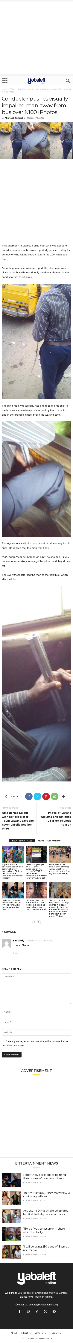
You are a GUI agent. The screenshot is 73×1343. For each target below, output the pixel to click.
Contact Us (57, 1332)
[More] (63, 796)
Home (4, 89)
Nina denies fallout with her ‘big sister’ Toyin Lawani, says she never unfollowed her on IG (18, 820)
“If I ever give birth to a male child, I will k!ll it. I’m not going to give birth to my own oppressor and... (36, 905)
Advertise (26, 1332)
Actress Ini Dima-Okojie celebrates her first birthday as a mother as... (45, 1212)
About (14, 1332)
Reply (15, 953)
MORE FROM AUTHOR (49, 840)
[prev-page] (34, 922)
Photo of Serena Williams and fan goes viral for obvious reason (55, 818)
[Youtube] (54, 1311)
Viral (12, 89)
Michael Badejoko (15, 117)
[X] (37, 796)
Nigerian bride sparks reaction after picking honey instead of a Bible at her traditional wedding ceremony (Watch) (12, 871)
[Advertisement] (36, 37)
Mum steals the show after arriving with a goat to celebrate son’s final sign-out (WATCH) (59, 869)
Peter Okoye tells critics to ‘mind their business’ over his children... (44, 1176)
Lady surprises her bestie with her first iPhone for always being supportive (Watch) (12, 905)
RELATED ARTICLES (22, 840)
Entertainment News (34, 1183)
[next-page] (39, 922)
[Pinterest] (46, 796)
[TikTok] (37, 1311)
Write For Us (41, 1332)
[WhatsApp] (54, 796)
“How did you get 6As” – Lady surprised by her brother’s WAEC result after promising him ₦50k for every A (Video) (36, 871)
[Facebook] (29, 796)
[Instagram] (28, 1311)
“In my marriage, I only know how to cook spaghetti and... (47, 1194)
